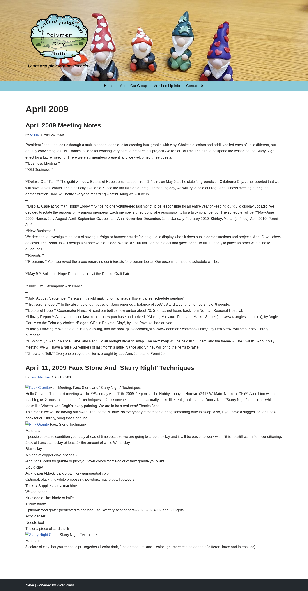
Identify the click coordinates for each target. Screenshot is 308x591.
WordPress (66, 585)
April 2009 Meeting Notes (63, 125)
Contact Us (195, 86)
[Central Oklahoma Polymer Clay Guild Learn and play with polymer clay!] (59, 43)
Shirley (34, 134)
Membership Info (166, 86)
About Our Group (133, 86)
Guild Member (40, 377)
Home (109, 86)
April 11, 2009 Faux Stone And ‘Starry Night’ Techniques (109, 367)
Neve (29, 585)
